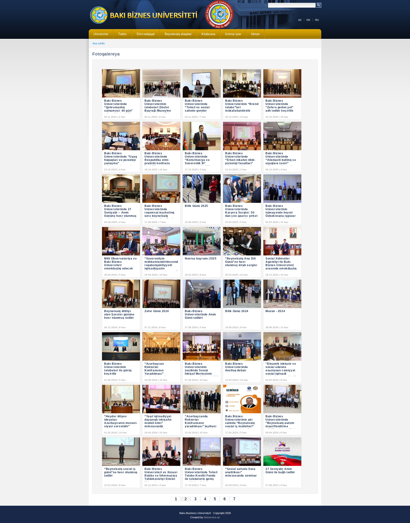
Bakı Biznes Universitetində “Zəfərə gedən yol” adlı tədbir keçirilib (280, 105)
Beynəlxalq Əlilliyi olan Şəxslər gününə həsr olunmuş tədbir (119, 314)
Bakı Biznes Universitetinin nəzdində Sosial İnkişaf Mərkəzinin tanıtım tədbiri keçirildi (201, 370)
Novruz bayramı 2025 (200, 258)
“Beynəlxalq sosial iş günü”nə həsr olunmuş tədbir (121, 472)
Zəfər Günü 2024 (156, 311)
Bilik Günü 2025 (196, 206)
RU (317, 19)
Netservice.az (212, 517)
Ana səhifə (99, 43)
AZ (300, 19)
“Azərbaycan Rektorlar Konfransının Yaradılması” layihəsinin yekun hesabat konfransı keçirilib (157, 373)
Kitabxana (206, 35)
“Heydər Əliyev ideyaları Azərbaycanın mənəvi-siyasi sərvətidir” (120, 421)
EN (308, 19)
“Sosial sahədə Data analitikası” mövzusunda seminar (241, 472)
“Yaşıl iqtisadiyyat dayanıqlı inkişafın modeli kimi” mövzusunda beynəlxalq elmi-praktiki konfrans (157, 425)
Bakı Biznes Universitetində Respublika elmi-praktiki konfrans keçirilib (157, 160)
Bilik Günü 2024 (236, 311)
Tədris (120, 35)
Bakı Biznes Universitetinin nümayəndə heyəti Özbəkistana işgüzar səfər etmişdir (281, 212)
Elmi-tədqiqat (143, 35)
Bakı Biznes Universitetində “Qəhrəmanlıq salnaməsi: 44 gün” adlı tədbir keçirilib (118, 107)
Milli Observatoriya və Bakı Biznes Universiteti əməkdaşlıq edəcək (120, 263)
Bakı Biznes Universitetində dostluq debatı (236, 367)
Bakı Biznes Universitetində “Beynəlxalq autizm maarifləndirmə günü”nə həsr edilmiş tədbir (281, 425)
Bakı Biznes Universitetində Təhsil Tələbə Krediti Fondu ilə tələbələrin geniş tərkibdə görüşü (201, 475)
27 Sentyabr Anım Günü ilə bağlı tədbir (280, 470)
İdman (255, 34)
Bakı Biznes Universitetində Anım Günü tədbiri (200, 314)
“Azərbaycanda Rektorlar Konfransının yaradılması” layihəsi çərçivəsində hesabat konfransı (201, 425)
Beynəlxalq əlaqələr (175, 35)
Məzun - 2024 (275, 311)
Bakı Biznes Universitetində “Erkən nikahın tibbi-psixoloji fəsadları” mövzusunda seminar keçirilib (241, 162)
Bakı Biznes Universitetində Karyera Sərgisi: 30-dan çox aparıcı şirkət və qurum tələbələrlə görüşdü (241, 214)
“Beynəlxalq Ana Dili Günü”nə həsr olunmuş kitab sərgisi (241, 262)
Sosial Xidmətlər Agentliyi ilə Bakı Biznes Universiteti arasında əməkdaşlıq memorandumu (281, 265)
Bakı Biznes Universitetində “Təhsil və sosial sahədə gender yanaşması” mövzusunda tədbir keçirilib (199, 110)
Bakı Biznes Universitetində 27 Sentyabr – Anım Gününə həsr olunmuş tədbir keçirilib (120, 212)
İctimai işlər (230, 35)
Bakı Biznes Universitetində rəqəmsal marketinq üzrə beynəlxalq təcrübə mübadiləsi (159, 212)
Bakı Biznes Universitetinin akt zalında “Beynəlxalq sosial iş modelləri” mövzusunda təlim (240, 423)
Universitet (98, 35)
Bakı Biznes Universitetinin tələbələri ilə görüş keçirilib (118, 368)
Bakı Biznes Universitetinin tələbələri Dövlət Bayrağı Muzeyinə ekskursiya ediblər (158, 107)
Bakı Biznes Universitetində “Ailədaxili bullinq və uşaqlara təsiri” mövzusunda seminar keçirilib (281, 162)
